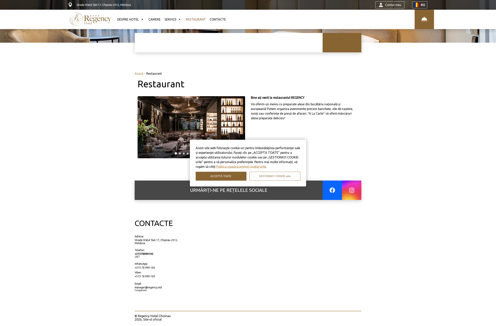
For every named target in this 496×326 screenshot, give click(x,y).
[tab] (176, 153)
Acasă (139, 73)
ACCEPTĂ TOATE (221, 176)
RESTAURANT (196, 19)
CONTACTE (218, 19)
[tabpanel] (191, 127)
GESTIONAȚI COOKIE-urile (275, 176)
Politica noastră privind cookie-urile (241, 166)
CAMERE (154, 19)
